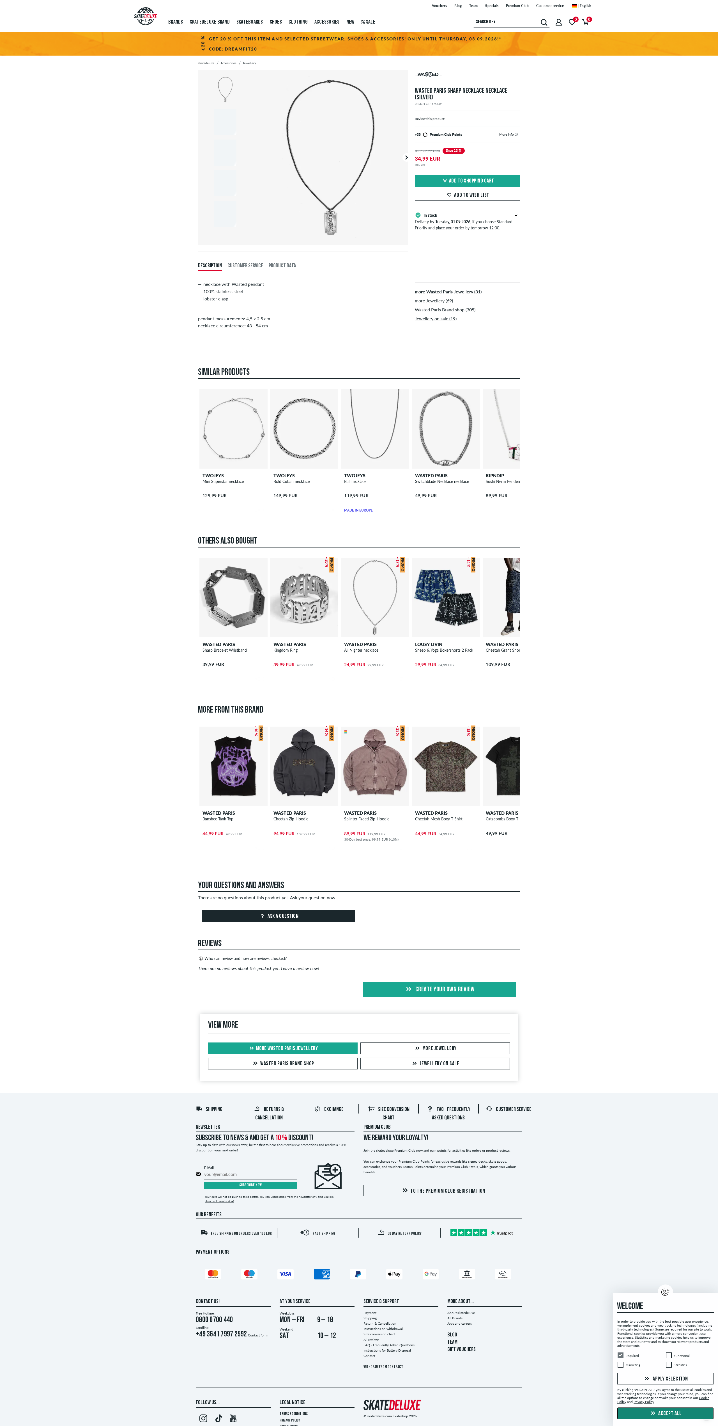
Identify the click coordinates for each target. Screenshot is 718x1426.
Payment (369, 1313)
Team (473, 6)
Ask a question (283, 916)
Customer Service (513, 1109)
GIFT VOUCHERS (461, 1349)
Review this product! (430, 119)
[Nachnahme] (504, 1275)
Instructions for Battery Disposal (387, 1350)
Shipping (214, 1109)
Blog (458, 6)
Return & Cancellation (379, 1323)
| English (584, 6)
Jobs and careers (459, 1323)
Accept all (669, 1413)
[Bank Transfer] (468, 1275)
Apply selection (670, 1379)
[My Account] (558, 22)
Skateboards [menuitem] (249, 22)
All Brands (454, 1318)
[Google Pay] (432, 1275)
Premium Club (517, 6)
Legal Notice (292, 1403)
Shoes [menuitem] (276, 22)
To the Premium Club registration (447, 1191)
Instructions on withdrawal (383, 1329)
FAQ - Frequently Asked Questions (389, 1345)
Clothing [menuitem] (298, 22)
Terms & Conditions (294, 1414)
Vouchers (439, 6)
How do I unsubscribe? (219, 1201)
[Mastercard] (214, 1275)
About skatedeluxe (461, 1313)
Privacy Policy (290, 1420)
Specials (491, 6)
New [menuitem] (350, 22)
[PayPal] (359, 1275)
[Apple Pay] (395, 1275)
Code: (233, 48)
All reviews (371, 1340)
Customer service (550, 6)
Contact (369, 1356)
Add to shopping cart (471, 181)
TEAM (452, 1342)
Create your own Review (444, 989)
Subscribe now (250, 1185)
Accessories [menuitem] (327, 22)
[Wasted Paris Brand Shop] (467, 76)
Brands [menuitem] (175, 22)
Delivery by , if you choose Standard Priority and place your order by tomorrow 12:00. (463, 221)
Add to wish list (471, 195)
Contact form (258, 1335)
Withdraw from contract (383, 1367)
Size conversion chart (379, 1334)
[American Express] (323, 1275)
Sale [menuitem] (370, 22)
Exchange (334, 1109)
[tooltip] (516, 134)
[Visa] (286, 1275)
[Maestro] (250, 1275)
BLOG (452, 1335)
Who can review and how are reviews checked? (245, 958)
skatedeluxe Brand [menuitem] (210, 22)
